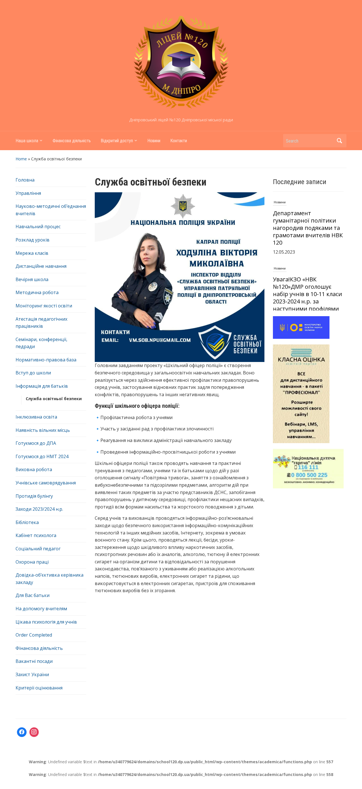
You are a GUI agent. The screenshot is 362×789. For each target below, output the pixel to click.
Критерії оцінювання (39, 688)
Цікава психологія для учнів (46, 622)
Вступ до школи (33, 373)
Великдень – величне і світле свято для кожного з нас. (308, 297)
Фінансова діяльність (72, 140)
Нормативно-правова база (46, 360)
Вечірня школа (32, 279)
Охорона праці (32, 562)
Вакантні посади (34, 661)
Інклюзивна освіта (36, 417)
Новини (153, 140)
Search (339, 140)
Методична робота (37, 292)
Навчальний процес (38, 226)
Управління (28, 193)
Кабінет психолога (36, 535)
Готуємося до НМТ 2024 (42, 456)
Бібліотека (27, 522)
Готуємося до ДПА (36, 443)
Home (21, 158)
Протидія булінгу (34, 496)
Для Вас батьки (32, 595)
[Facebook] (22, 732)
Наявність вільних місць (43, 430)
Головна (25, 180)
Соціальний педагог (38, 549)
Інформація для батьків (42, 386)
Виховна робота (34, 469)
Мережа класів (32, 253)
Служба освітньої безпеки (54, 398)
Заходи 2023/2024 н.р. (39, 509)
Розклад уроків (32, 240)
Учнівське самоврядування (46, 483)
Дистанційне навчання (41, 266)
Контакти (178, 140)
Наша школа (27, 140)
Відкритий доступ (117, 140)
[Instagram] (34, 732)
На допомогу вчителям (41, 608)
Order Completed (34, 635)
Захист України (32, 674)
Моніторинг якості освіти (44, 306)
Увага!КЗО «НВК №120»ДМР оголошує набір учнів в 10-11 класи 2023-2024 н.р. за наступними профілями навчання (307, 235)
